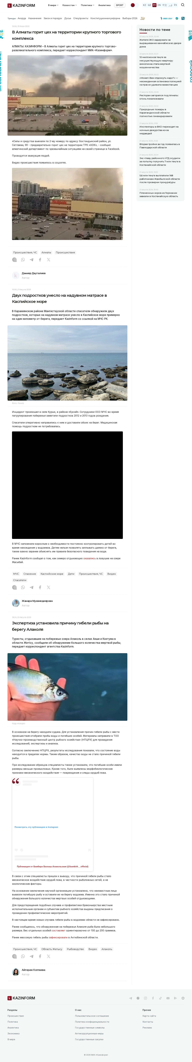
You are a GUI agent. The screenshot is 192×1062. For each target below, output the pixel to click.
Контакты (147, 1021)
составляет (58, 930)
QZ (149, 5)
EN (159, 5)
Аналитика (104, 5)
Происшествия (65, 252)
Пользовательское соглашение (92, 1015)
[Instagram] (14, 260)
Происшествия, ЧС (25, 252)
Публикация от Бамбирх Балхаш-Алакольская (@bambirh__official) (52, 866)
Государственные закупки (89, 1039)
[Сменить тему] (134, 5)
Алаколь (107, 949)
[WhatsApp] (23, 260)
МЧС (16, 573)
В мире (11, 1039)
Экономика (14, 1033)
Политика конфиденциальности (92, 1021)
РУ (154, 5)
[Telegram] (31, 260)
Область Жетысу (52, 949)
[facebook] (153, 998)
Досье (67, 18)
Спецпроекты (80, 18)
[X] (48, 260)
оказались (89, 558)
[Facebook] (40, 260)
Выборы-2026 (129, 18)
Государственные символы (90, 1027)
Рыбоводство (75, 949)
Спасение (30, 573)
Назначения (34, 18)
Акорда (22, 18)
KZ (144, 5)
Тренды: (12, 18)
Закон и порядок (53, 18)
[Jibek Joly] (167, 18)
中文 (164, 5)
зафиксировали (58, 937)
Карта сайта (149, 1015)
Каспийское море (52, 573)
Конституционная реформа (105, 18)
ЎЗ (175, 5)
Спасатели (19, 580)
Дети (71, 573)
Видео (111, 573)
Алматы (46, 252)
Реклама (147, 1027)
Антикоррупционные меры (89, 1033)
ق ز (170, 5)
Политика (13, 1021)
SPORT (119, 5)
